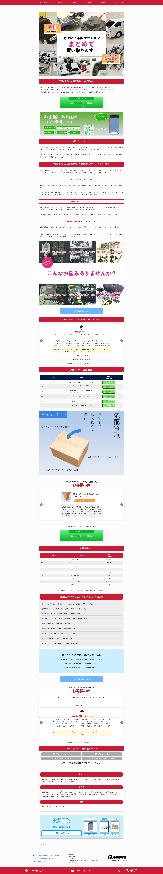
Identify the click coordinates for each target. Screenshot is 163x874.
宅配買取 (46, 858)
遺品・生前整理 (37, 861)
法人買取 (51, 858)
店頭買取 (35, 858)
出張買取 (41, 858)
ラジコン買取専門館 (38, 855)
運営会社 (46, 855)
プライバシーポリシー (55, 855)
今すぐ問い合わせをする (81, 311)
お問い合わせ (45, 861)
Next (121, 340)
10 (89, 359)
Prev (41, 340)
